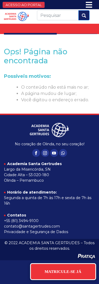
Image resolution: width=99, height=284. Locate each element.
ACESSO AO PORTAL (24, 5)
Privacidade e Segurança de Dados (36, 231)
